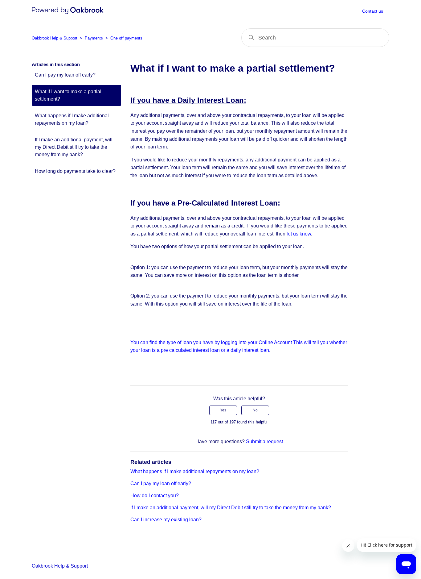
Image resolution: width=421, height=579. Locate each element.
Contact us (372, 11)
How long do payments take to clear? (75, 171)
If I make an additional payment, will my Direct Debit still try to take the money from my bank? (73, 147)
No (255, 410)
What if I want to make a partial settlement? (68, 95)
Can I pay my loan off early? (65, 74)
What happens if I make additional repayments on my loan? (72, 119)
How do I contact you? (154, 495)
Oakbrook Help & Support (54, 38)
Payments (94, 38)
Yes (223, 410)
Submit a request (264, 441)
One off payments (126, 38)
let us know (299, 233)
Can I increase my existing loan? (166, 519)
